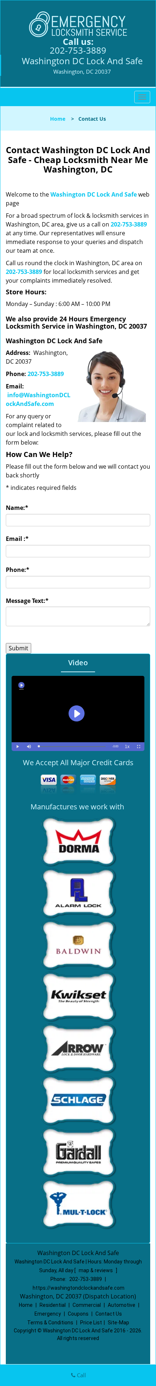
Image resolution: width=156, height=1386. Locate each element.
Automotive (121, 1305)
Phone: (17, 570)
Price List (91, 1322)
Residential (53, 1305)
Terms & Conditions (50, 1322)
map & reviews (96, 1270)
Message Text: (27, 601)
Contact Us (108, 1314)
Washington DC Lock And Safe (93, 194)
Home (57, 118)
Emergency (47, 1314)
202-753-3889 (78, 50)
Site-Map (118, 1322)
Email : (17, 539)
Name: (17, 508)
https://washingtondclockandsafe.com (78, 1288)
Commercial (87, 1305)
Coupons (78, 1314)
